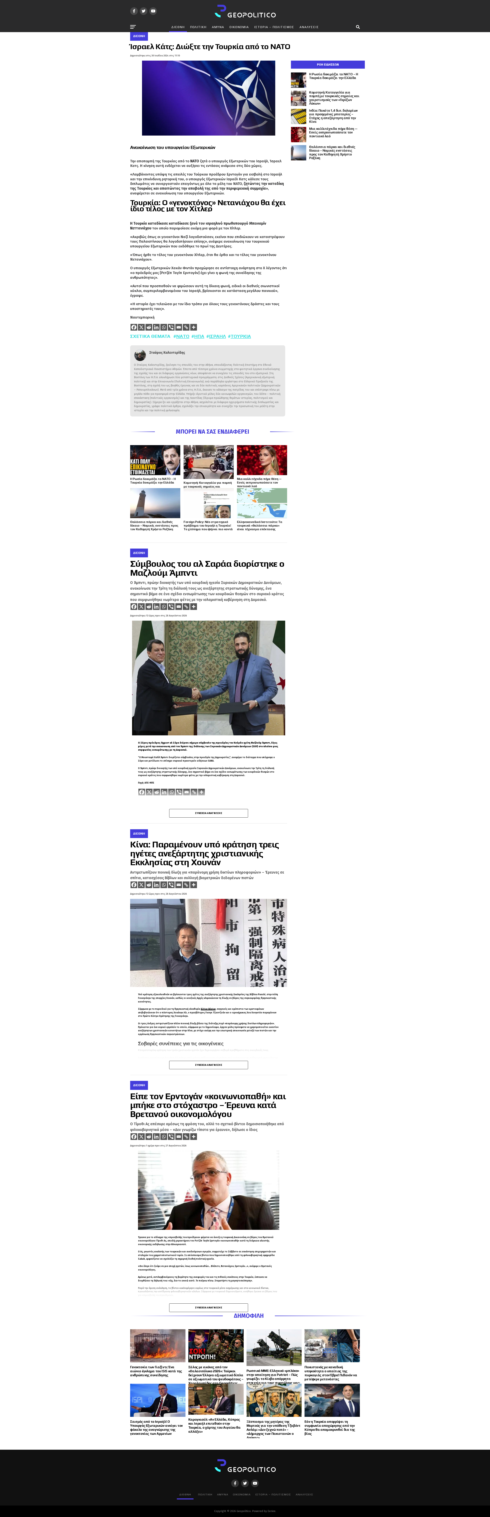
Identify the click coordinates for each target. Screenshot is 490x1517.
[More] (193, 327)
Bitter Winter (208, 1009)
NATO (182, 336)
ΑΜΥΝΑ (218, 27)
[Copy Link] (186, 327)
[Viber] (171, 327)
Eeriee (271, 1511)
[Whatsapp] (163, 327)
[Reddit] (148, 327)
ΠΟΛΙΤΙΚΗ (198, 27)
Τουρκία (241, 336)
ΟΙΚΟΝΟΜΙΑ (239, 27)
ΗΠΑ (199, 336)
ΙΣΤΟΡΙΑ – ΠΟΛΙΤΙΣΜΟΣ (274, 27)
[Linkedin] (156, 327)
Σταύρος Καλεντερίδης (167, 353)
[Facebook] (134, 327)
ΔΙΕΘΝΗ (178, 27)
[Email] (178, 327)
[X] (141, 327)
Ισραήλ (217, 336)
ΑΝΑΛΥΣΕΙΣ (309, 27)
